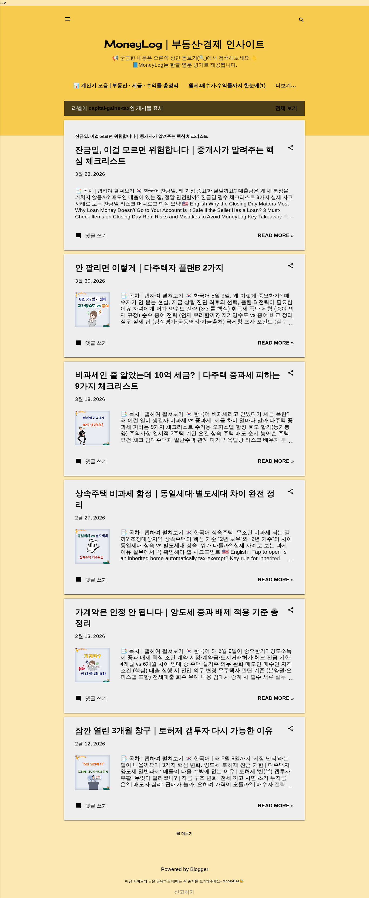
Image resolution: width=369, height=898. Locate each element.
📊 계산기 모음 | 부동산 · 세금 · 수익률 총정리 (126, 85)
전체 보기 (286, 108)
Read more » (276, 235)
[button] (290, 148)
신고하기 (184, 892)
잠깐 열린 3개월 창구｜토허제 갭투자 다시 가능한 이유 (174, 730)
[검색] (301, 20)
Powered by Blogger (184, 869)
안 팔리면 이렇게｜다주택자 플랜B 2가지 (149, 267)
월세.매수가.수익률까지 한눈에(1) (227, 85)
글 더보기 (184, 833)
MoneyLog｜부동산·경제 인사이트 (184, 44)
